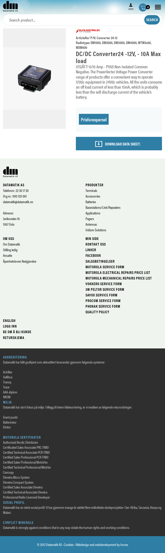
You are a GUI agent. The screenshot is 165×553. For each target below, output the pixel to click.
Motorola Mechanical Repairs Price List (119, 278)
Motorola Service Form (105, 266)
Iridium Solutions (96, 229)
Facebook (93, 255)
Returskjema (13, 337)
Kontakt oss (96, 244)
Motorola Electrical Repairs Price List (118, 272)
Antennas (91, 224)
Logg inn (10, 326)
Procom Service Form (103, 300)
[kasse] (143, 7)
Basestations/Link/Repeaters (103, 207)
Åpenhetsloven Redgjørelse (19, 261)
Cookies (69, 544)
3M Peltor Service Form (105, 289)
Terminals (91, 190)
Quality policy (97, 311)
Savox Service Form (102, 294)
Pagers (90, 218)
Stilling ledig (10, 249)
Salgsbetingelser (100, 261)
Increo (124, 544)
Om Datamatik (11, 244)
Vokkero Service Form (104, 283)
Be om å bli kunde (17, 331)
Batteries (91, 201)
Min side (92, 238)
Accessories (93, 196)
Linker (91, 249)
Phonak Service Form (103, 306)
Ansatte (7, 255)
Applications (93, 212)
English (9, 320)
